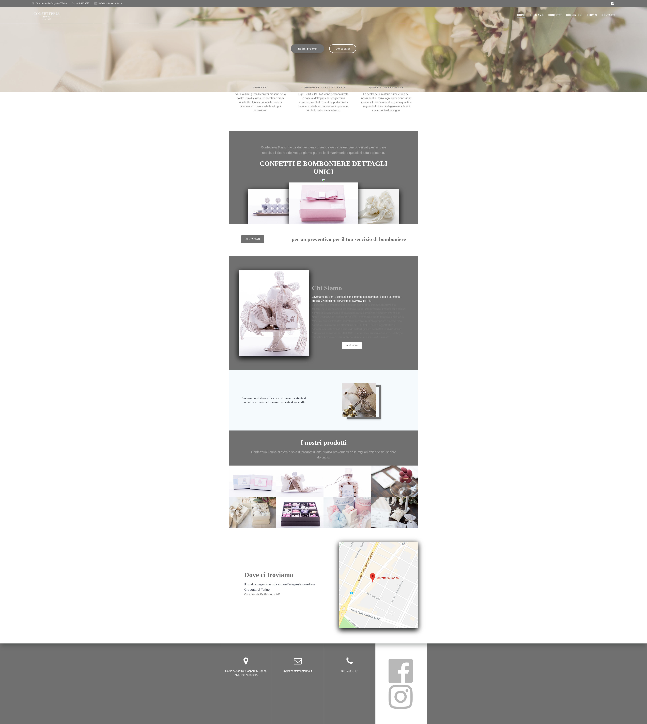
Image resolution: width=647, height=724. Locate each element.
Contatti (608, 15)
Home (521, 15)
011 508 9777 (82, 3)
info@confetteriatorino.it (110, 3)
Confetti (555, 15)
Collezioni (574, 15)
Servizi (592, 15)
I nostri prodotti (307, 48)
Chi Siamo (537, 15)
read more (352, 345)
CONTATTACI (252, 239)
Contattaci (343, 48)
